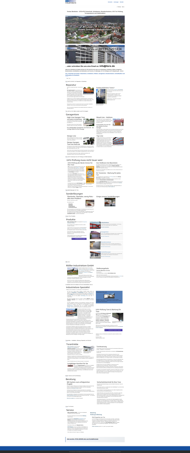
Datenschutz (103, 451)
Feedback (119, 451)
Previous (119, 6)
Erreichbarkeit (89, 451)
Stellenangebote (107, 451)
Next (123, 6)
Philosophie (113, 451)
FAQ (110, 451)
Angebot (96, 451)
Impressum (93, 451)
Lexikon (117, 451)
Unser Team (85, 451)
